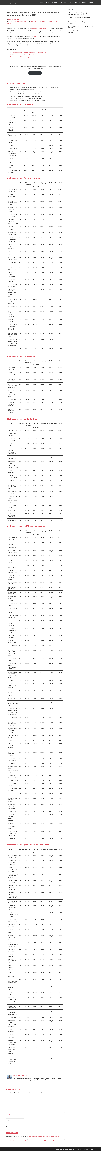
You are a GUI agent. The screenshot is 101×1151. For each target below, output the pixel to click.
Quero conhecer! (35, 73)
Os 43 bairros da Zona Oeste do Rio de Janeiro (23, 55)
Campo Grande (41, 21)
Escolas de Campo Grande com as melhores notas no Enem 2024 (81, 31)
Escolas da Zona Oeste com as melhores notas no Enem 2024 (28, 59)
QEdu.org (36, 36)
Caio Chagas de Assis (13, 19)
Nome (8, 1114)
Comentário (9, 1096)
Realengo (63, 2)
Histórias (70, 2)
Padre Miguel (55, 2)
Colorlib (83, 1149)
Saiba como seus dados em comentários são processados (44, 1136)
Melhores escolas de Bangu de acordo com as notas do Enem (28, 52)
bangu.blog (11, 3)
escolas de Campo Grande (39, 29)
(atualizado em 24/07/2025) (17, 21)
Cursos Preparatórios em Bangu (20, 57)
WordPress (93, 1149)
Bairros (42, 2)
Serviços (84, 2)
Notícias (77, 2)
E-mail (8, 1120)
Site (6, 1126)
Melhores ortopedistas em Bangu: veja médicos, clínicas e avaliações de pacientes (79, 13)
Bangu (48, 2)
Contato (90, 2)
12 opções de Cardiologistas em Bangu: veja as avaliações (79, 18)
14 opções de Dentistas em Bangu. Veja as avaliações (78, 22)
